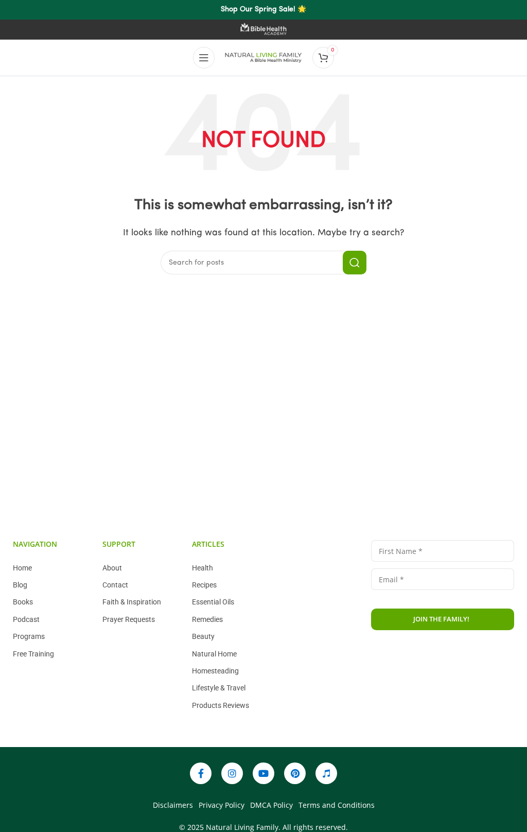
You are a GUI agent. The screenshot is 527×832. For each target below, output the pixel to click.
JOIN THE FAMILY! (441, 618)
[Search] (354, 262)
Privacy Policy (438, 661)
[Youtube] (263, 773)
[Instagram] (232, 773)
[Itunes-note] (326, 773)
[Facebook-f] (201, 773)
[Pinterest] (295, 773)
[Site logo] (263, 58)
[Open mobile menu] (204, 57)
